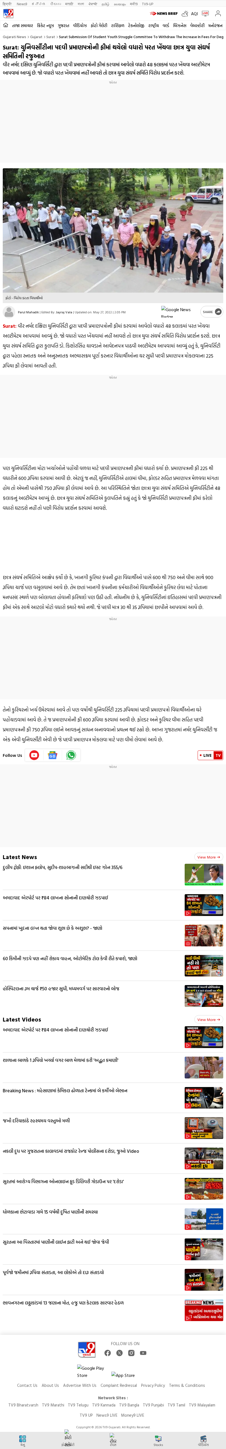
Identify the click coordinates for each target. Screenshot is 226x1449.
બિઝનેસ (179, 25)
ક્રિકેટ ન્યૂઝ (45, 25)
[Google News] (53, 755)
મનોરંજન (215, 25)
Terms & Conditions (187, 1385)
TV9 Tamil (176, 1405)
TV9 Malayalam (202, 1405)
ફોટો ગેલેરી (99, 25)
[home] (5, 25)
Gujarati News (14, 37)
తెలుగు (55, 3)
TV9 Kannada (103, 1405)
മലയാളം (120, 3)
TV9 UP (86, 1415)
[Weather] (186, 13)
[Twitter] (119, 1353)
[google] (179, 311)
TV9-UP (147, 3)
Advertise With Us (79, 1385)
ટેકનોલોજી (136, 25)
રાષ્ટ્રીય (153, 25)
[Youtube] (34, 755)
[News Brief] (164, 13)
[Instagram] (131, 1353)
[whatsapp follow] (71, 755)
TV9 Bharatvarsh (23, 1405)
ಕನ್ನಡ (38, 3)
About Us (50, 1385)
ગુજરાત (63, 25)
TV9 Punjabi (153, 1405)
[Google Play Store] (93, 1371)
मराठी (69, 3)
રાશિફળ (117, 25)
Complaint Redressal (119, 1385)
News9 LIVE (106, 1415)
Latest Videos (22, 1019)
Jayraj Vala (64, 311)
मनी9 (134, 3)
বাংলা (81, 3)
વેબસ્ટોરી (197, 25)
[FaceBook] (107, 1353)
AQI (194, 13)
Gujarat (36, 37)
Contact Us (27, 1385)
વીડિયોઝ (80, 25)
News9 (22, 3)
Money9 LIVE (132, 1415)
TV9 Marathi (53, 1405)
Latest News (20, 856)
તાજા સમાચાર (22, 25)
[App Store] (127, 1377)
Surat (50, 37)
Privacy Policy (153, 1385)
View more (206, 857)
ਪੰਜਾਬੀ (92, 3)
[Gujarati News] (8, 14)
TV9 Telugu (78, 1405)
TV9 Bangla (129, 1405)
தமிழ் (105, 3)
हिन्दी (7, 3)
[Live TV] (204, 13)
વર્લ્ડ (166, 25)
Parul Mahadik (28, 311)
